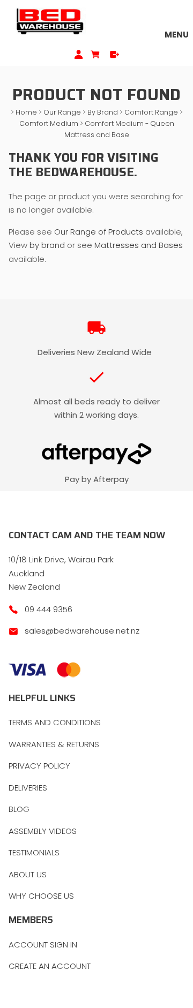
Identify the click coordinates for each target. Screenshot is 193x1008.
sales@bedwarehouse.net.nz (82, 630)
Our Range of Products (99, 231)
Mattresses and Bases (138, 245)
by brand (47, 245)
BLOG (19, 809)
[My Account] (78, 54)
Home (26, 112)
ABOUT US (28, 874)
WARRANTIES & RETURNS (54, 744)
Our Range (62, 112)
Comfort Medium (48, 123)
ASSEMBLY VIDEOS (43, 831)
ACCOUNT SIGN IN (43, 944)
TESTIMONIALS (34, 852)
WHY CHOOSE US (41, 895)
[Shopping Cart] (96, 54)
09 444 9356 (48, 609)
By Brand (102, 112)
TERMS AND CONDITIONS (55, 722)
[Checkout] (114, 54)
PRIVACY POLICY (39, 765)
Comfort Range (151, 112)
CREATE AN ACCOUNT (50, 966)
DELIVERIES (28, 787)
